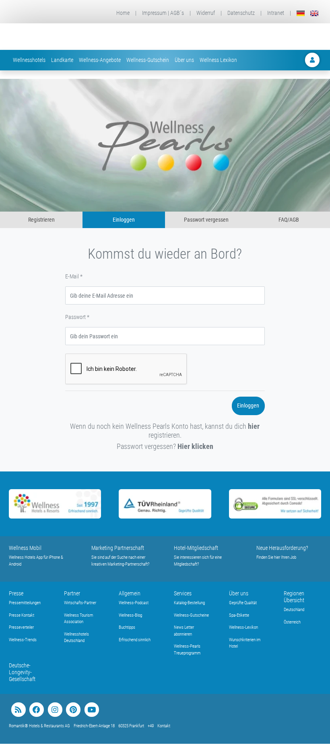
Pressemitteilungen (25, 602)
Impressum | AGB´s (163, 13)
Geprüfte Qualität (243, 602)
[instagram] (54, 709)
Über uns (184, 60)
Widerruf (205, 13)
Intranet (275, 13)
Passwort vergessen (206, 219)
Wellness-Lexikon (243, 627)
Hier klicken (195, 446)
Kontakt (163, 726)
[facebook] (36, 709)
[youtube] (91, 709)
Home (123, 13)
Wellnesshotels (29, 60)
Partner (72, 593)
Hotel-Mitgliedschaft (196, 548)
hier (254, 426)
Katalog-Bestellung (189, 602)
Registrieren (41, 219)
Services (183, 593)
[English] (314, 13)
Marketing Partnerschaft (117, 548)
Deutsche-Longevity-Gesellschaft (22, 672)
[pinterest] (73, 709)
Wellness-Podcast (133, 602)
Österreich (292, 622)
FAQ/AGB (288, 219)
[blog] (18, 709)
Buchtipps (127, 627)
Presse (16, 593)
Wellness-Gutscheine (191, 615)
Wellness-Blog (130, 615)
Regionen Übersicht (294, 596)
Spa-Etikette (239, 615)
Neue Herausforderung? (282, 548)
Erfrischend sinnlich (135, 639)
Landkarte (62, 60)
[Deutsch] (300, 13)
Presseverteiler (21, 627)
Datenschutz (241, 13)
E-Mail (73, 276)
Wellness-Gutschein (147, 60)
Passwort (77, 317)
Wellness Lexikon (218, 60)
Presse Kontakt (21, 615)
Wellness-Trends (23, 639)
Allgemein (129, 593)
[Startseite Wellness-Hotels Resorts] (64, 36)
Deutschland (294, 609)
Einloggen (124, 219)
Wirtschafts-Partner (80, 602)
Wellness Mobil (25, 548)
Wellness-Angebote (100, 60)
